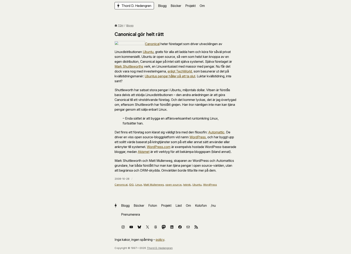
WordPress (198, 137)
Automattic (216, 132)
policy (160, 240)
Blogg (129, 25)
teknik (187, 184)
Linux (138, 184)
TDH (120, 25)
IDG (131, 184)
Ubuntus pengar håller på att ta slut (170, 76)
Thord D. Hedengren (160, 248)
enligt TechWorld (180, 71)
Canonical (152, 44)
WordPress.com (158, 147)
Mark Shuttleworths (129, 66)
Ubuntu (148, 52)
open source (173, 184)
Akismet (144, 152)
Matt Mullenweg (154, 184)
